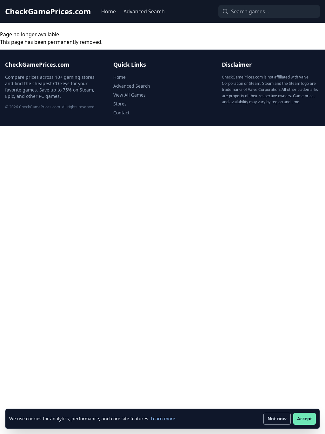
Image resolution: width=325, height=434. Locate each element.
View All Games (129, 95)
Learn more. (163, 419)
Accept (304, 419)
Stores (120, 104)
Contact (121, 113)
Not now (277, 419)
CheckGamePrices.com (48, 11)
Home (108, 11)
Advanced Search (144, 11)
